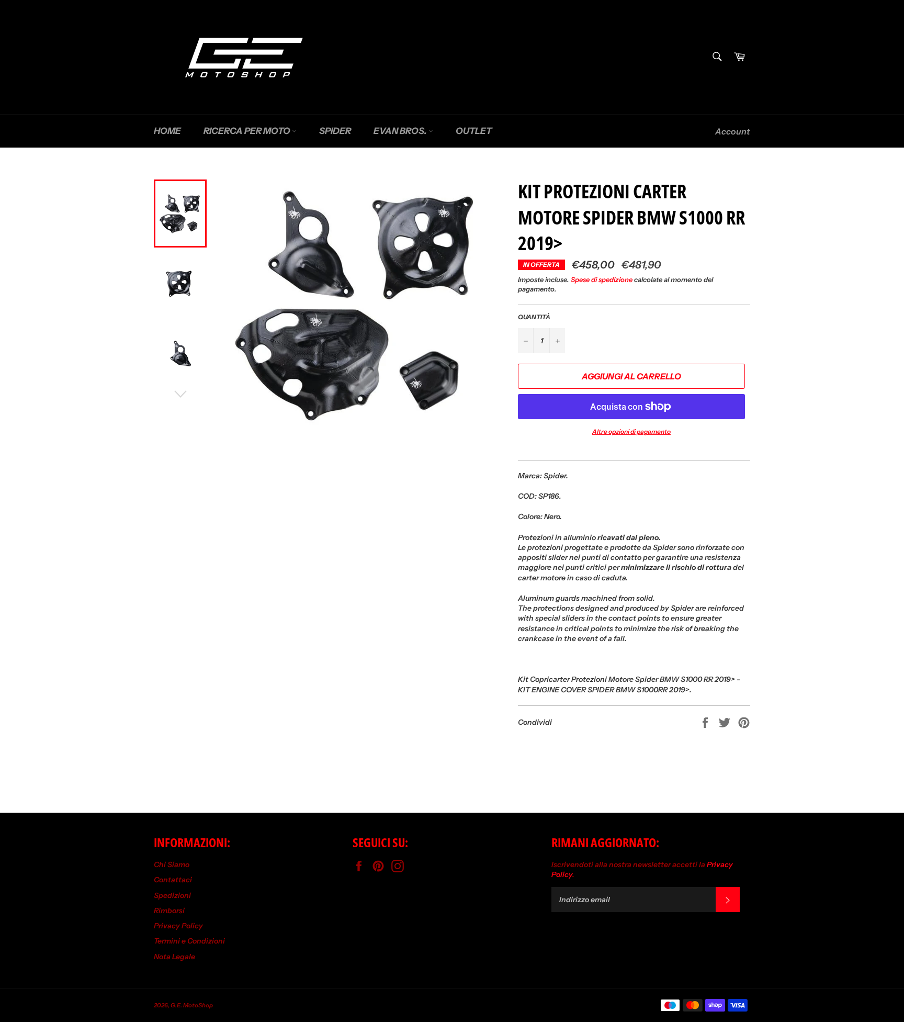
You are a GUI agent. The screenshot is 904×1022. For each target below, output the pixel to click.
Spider (335, 131)
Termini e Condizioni (189, 941)
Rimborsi (169, 910)
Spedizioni (172, 895)
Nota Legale (174, 956)
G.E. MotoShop (192, 1005)
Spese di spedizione (601, 279)
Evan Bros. (401, 131)
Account (732, 131)
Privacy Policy (178, 925)
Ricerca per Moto (248, 131)
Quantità (534, 317)
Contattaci (173, 879)
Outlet (474, 131)
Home (167, 131)
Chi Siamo (171, 864)
